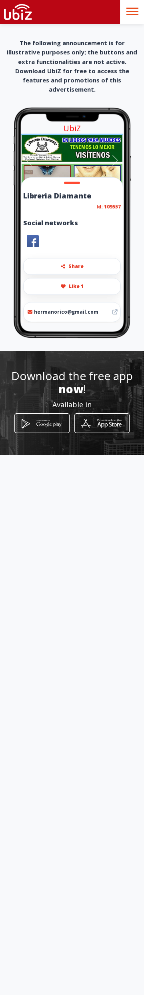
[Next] (115, 160)
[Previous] (28, 160)
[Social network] (32, 241)
